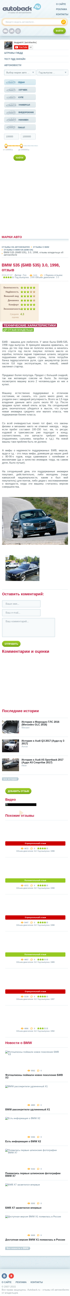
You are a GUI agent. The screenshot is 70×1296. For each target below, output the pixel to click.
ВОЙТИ (59, 31)
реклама (61, 9)
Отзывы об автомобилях (16, 247)
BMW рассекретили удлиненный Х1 (27, 1109)
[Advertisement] (20, 197)
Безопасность (11, 287)
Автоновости (12, 65)
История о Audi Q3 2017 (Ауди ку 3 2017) (43, 742)
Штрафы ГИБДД (13, 53)
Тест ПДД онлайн (14, 59)
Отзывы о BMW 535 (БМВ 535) (18, 250)
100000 (6, 150)
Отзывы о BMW (41, 247)
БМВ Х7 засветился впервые (23, 1207)
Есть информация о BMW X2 (23, 1141)
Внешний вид (11, 296)
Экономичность (11, 309)
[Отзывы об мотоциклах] (12, 31)
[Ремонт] (18, 31)
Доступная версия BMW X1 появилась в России (35, 1239)
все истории (10, 779)
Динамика (13, 300)
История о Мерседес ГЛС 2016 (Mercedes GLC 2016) (40, 723)
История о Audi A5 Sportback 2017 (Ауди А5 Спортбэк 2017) (42, 761)
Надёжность (12, 292)
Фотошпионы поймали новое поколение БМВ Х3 (34, 1076)
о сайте (61, 4)
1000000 (22, 150)
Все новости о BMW (17, 1248)
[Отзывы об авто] (5, 31)
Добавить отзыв (18, 791)
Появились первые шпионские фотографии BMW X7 (32, 1174)
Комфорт (14, 304)
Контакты (62, 14)
